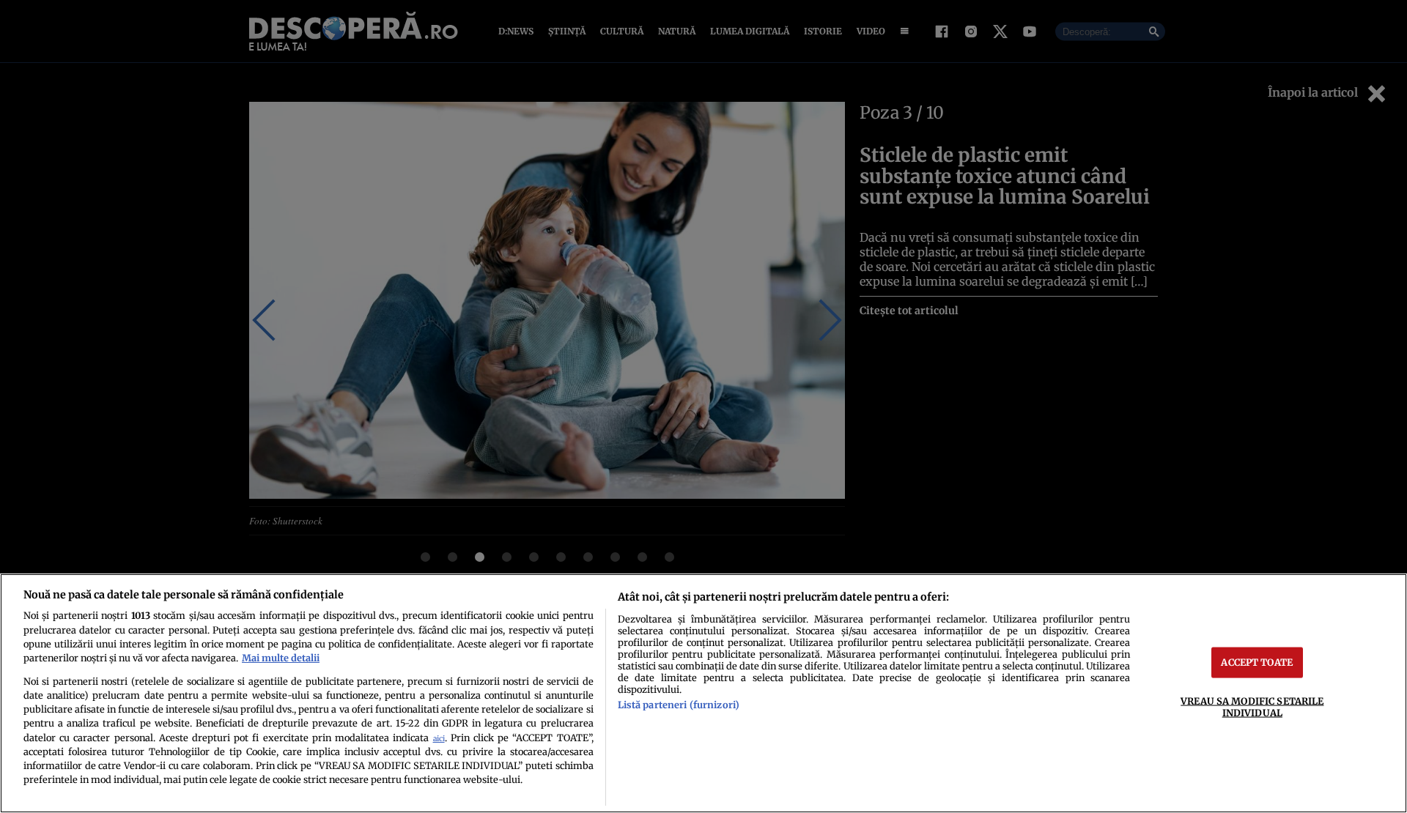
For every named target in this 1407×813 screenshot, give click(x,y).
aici (439, 738)
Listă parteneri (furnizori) (678, 704)
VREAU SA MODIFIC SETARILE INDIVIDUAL (1252, 706)
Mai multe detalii (281, 658)
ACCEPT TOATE (1257, 662)
